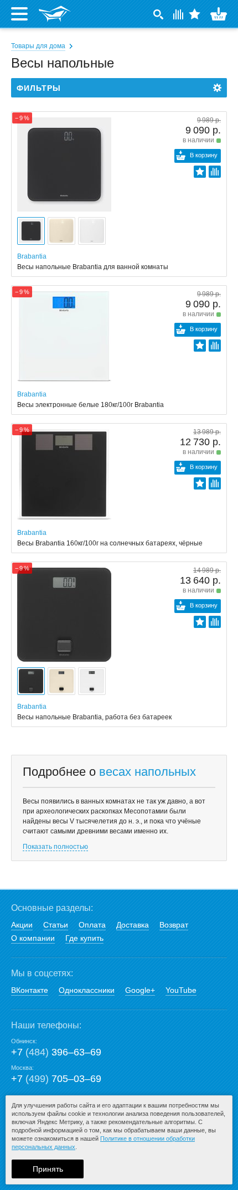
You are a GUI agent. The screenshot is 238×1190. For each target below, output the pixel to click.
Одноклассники (87, 990)
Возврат (173, 924)
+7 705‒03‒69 (56, 1078)
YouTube (180, 990)
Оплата (92, 924)
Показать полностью (55, 847)
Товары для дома (38, 46)
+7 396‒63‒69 (56, 1052)
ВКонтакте (29, 990)
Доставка (132, 924)
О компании (33, 938)
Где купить (84, 938)
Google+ (140, 990)
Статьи (55, 924)
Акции (22, 924)
